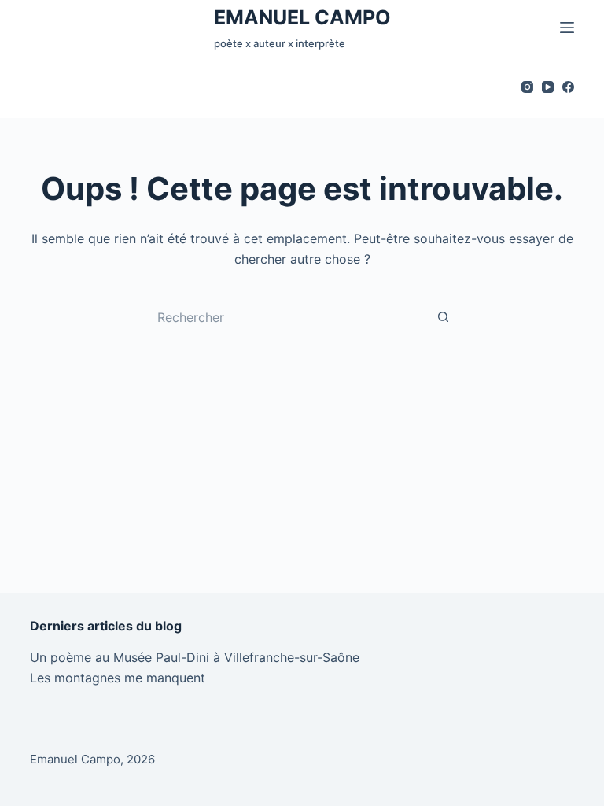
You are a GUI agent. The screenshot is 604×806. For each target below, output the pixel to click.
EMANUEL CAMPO (302, 17)
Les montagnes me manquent (117, 678)
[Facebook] (568, 87)
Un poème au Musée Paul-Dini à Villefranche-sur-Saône (194, 657)
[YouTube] (548, 87)
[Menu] (567, 27)
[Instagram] (527, 87)
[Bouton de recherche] (443, 317)
